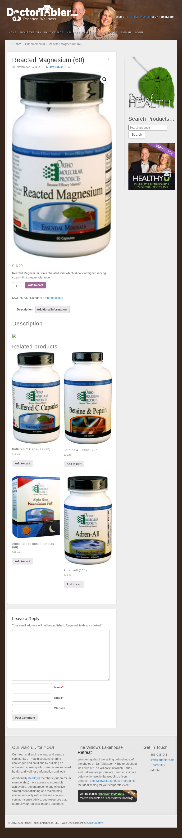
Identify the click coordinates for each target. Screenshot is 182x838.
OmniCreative (95, 822)
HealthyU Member (139, 17)
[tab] (25, 309)
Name (59, 687)
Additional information (52, 309)
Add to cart (35, 285)
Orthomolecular (35, 44)
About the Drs (30, 32)
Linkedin (151, 10)
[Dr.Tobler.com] (91, 13)
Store (113, 32)
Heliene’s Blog (77, 32)
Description (24, 309)
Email (58, 697)
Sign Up (126, 32)
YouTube (164, 10)
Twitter (158, 10)
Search (137, 134)
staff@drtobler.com (162, 760)
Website (59, 708)
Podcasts (98, 32)
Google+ (145, 10)
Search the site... (170, 32)
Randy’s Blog (54, 32)
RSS (170, 10)
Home (12, 32)
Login (139, 32)
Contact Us (157, 765)
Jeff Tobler (56, 66)
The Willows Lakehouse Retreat (110, 780)
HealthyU (34, 778)
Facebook (138, 10)
